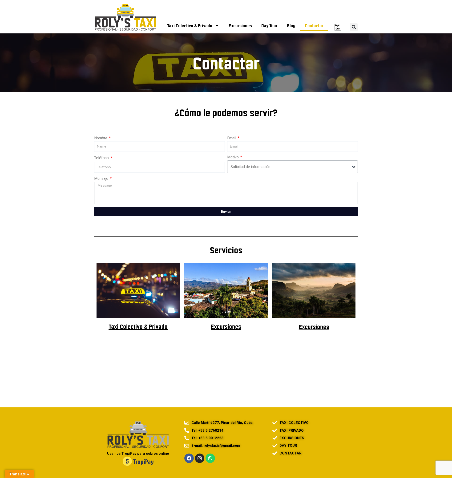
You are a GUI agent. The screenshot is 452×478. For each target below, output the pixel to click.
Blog (291, 25)
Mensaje (101, 178)
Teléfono (102, 158)
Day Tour (269, 25)
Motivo (233, 157)
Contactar (314, 25)
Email (232, 138)
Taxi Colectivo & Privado (189, 25)
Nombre (101, 138)
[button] (354, 27)
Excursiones (240, 25)
